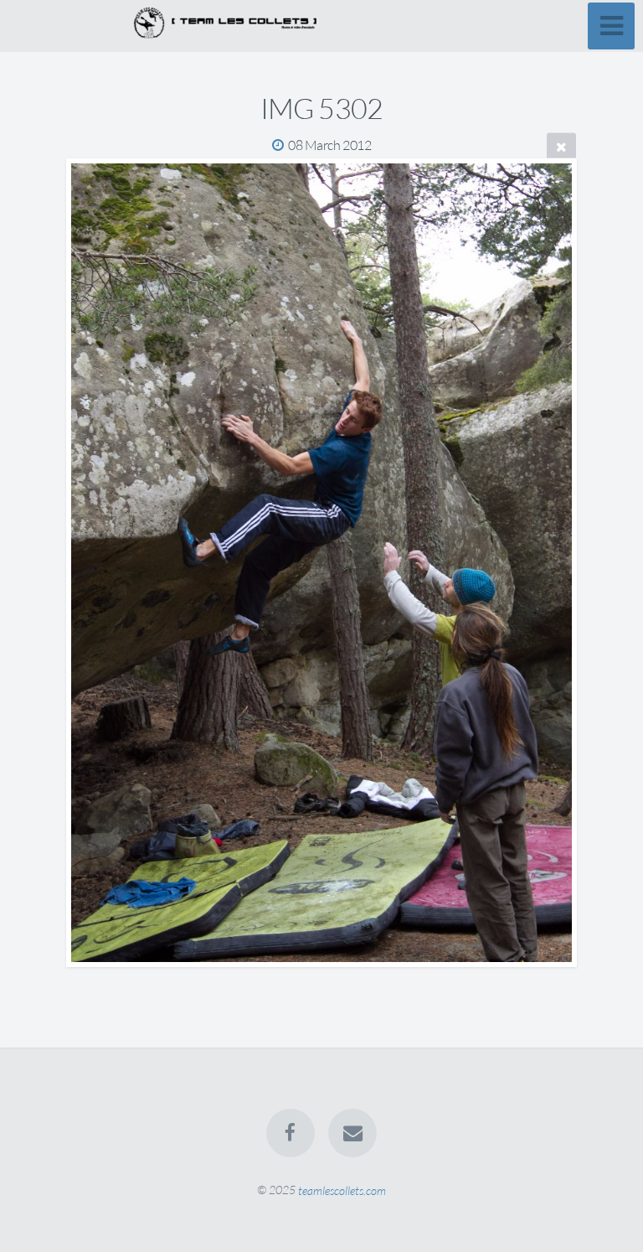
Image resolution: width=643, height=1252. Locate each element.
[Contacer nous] (352, 1133)
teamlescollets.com (342, 1189)
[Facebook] (290, 1133)
